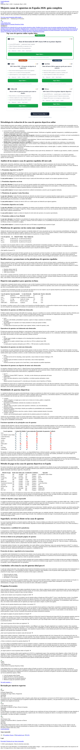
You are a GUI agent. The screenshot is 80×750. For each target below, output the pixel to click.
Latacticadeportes (5, 1)
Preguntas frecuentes (38, 31)
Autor (2, 2)
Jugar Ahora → (40, 54)
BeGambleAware (19, 735)
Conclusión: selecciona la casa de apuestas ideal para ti (19, 31)
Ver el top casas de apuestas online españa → (12, 17)
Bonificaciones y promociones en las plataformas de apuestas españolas (39, 28)
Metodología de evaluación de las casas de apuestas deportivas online (18, 27)
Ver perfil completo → (6, 682)
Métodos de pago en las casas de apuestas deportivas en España (38, 30)
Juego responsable (19, 741)
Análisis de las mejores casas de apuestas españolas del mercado (52, 27)
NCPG (27, 735)
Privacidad (3, 741)
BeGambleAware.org (47, 117)
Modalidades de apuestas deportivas (12, 30)
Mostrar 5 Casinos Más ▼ (40, 114)
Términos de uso (10, 741)
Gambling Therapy (8, 735)
